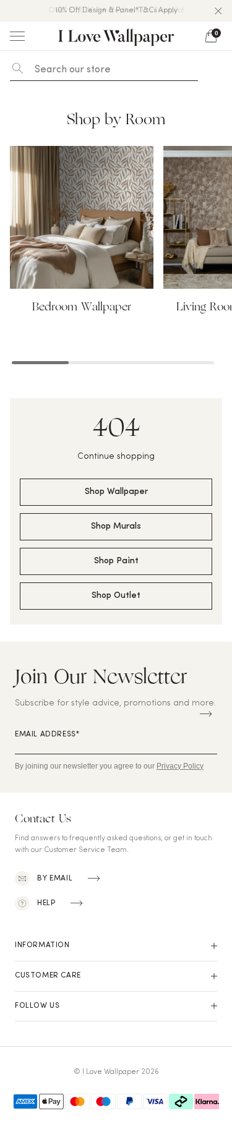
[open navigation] (17, 35)
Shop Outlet (116, 595)
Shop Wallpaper (116, 491)
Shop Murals (116, 526)
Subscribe (206, 714)
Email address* (47, 734)
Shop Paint (116, 561)
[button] (218, 11)
